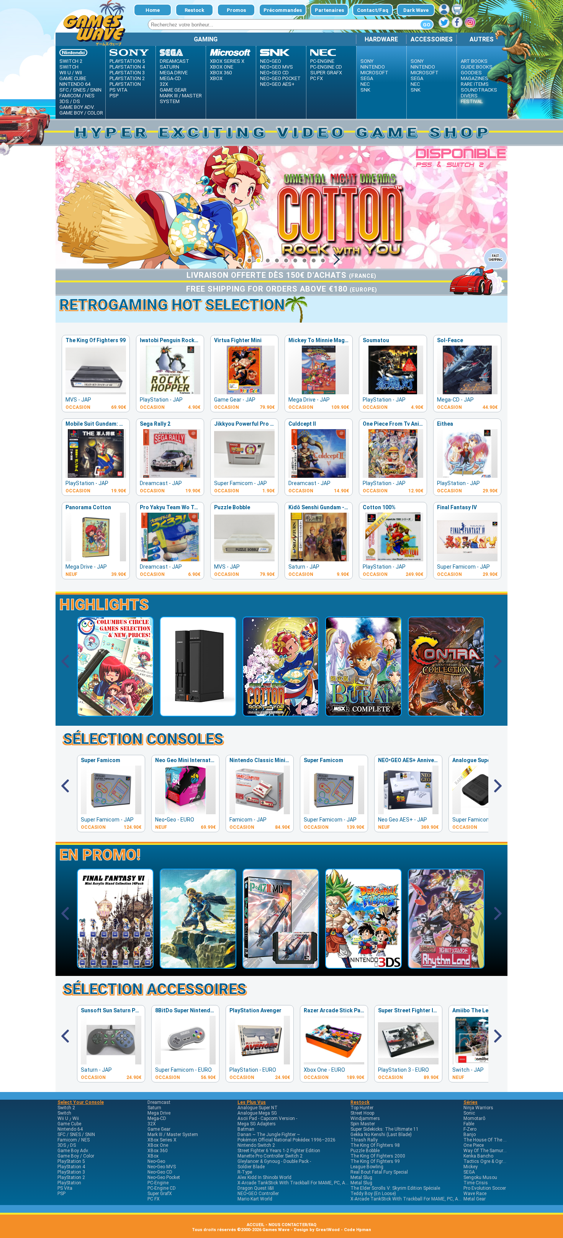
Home (153, 10)
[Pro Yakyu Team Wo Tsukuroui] (170, 559)
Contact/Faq (372, 10)
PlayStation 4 (127, 67)
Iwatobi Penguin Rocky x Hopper (180, 340)
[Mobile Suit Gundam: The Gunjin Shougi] (95, 475)
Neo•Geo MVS (276, 67)
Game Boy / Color (81, 113)
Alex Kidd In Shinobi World (264, 1177)
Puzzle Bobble (232, 507)
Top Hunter (361, 1107)
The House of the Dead (488, 1140)
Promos (236, 10)
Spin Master (362, 1123)
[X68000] (198, 713)
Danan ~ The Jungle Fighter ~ (268, 1134)
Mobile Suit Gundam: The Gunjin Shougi (115, 424)
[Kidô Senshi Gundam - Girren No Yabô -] (318, 559)
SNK (365, 90)
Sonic (469, 1113)
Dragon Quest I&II (255, 1188)
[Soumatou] (393, 392)
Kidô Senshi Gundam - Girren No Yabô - (337, 507)
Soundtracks (479, 90)
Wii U (65, 72)
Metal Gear (474, 1199)
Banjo (469, 1134)
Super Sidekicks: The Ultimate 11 (384, 1129)
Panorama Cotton (88, 507)
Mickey (470, 1166)
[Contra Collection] (446, 713)
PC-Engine (322, 61)
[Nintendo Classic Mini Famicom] (259, 812)
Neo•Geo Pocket (280, 78)
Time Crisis (475, 1183)
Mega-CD (170, 78)
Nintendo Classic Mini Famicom (269, 760)
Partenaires (329, 10)
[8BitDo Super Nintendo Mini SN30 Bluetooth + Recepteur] (185, 1062)
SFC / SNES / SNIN (80, 90)
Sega (366, 78)
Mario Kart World (254, 1199)
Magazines (474, 78)
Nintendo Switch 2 (256, 1145)
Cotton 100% (379, 507)
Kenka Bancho (478, 1156)
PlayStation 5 (127, 61)
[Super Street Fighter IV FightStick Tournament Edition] (408, 1062)
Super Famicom (100, 760)
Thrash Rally (364, 1140)
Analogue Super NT (476, 760)
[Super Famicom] (111, 812)
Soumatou (376, 340)
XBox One (221, 67)
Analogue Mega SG (257, 1113)
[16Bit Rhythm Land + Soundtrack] (446, 965)
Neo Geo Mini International (189, 760)
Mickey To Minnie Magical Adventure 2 (337, 340)
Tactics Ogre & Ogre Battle (491, 1161)
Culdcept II (302, 424)
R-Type (244, 1172)
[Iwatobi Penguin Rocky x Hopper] (170, 392)
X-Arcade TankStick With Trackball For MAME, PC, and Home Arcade (308, 1183)
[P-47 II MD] (280, 965)
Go (426, 25)
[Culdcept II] (318, 475)
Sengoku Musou (480, 1177)
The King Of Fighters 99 (95, 340)
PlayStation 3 (127, 72)
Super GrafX (326, 72)
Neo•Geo (270, 61)
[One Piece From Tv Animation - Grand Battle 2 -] (393, 475)
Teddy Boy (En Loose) (373, 1193)
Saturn (169, 67)
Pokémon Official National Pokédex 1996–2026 (286, 1140)
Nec (365, 84)
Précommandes (282, 10)
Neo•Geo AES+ (277, 84)
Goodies (471, 72)
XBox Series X (227, 61)
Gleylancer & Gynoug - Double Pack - (274, 1161)
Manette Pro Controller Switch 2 (270, 1156)
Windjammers (365, 1118)
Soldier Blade (251, 1166)
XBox (216, 78)
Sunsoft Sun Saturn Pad (111, 1010)
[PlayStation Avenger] (259, 1062)
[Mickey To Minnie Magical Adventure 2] (318, 392)
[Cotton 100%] (393, 559)
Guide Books (477, 67)
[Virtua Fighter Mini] (244, 392)
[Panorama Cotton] (95, 559)
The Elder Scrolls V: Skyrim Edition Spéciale (395, 1188)
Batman (245, 1129)
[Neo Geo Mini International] (185, 812)
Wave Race (474, 1193)
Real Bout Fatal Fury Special (379, 1172)
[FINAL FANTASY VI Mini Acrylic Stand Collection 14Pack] (115, 965)
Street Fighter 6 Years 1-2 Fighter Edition (278, 1150)
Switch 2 (70, 61)
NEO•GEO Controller (258, 1193)
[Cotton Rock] (280, 713)
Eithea (445, 424)
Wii (78, 72)
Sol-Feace (450, 340)
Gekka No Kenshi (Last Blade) (381, 1134)
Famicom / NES (77, 95)
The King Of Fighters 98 (375, 1145)
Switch (69, 67)
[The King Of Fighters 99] (95, 392)
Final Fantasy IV (457, 507)
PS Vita (118, 90)
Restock (194, 10)
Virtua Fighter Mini (238, 340)
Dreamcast (174, 61)
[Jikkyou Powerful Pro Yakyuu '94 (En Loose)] (244, 475)
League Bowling (366, 1166)
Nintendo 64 (74, 84)
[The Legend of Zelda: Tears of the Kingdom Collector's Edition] (198, 965)
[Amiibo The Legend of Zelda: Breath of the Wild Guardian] (482, 1062)
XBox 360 (221, 72)
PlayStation (125, 84)
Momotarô (474, 1118)
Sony (366, 61)
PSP (114, 95)
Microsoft (374, 72)
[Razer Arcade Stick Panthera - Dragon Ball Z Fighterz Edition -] (334, 1062)
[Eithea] (467, 475)
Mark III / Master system (181, 98)
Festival (472, 101)
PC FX (316, 78)
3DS (64, 101)
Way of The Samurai (485, 1150)
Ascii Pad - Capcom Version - (267, 1118)
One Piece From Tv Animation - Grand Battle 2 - (422, 424)
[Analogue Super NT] (482, 812)
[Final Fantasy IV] (467, 559)
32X (164, 84)
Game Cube (72, 78)
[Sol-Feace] (467, 392)
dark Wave (416, 10)
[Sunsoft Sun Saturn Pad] (111, 1062)
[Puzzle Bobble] (244, 559)
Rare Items (475, 84)
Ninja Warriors (478, 1107)
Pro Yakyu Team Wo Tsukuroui (178, 507)
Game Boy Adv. (77, 107)
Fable (468, 1123)
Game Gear (173, 90)
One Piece (473, 1145)
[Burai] (363, 713)
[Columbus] (115, 713)
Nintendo (372, 67)
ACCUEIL (255, 1224)
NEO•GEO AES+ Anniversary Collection (426, 760)
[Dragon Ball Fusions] (363, 965)
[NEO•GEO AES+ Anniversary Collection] (408, 812)
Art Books (474, 61)
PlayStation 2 (127, 78)
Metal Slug (361, 1177)
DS (76, 101)
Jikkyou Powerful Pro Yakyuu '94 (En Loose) (269, 424)
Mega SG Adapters (256, 1123)
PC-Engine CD (326, 67)
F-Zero (469, 1129)
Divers (469, 95)
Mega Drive (174, 72)
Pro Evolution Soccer (484, 1188)
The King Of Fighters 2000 (377, 1156)
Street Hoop (362, 1113)
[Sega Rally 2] (170, 475)
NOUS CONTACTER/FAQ (292, 1224)
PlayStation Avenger (255, 1010)
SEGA (469, 1172)
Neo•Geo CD (274, 72)
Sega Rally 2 (155, 424)
